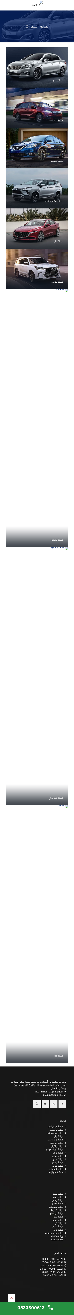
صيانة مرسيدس (56, 1130)
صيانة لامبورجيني (55, 1133)
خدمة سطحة (57, 1239)
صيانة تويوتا (57, 540)
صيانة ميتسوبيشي (54, 201)
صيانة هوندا (57, 120)
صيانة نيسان (57, 161)
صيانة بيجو (58, 80)
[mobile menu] (6, 5)
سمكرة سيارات (56, 1172)
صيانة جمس (57, 1200)
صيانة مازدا (58, 241)
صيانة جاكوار (57, 1146)
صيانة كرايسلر (56, 1213)
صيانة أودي (57, 1159)
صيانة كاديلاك (56, 1210)
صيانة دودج (57, 1203)
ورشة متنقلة (57, 1236)
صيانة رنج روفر (56, 1143)
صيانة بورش (57, 1153)
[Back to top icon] (11, 1298)
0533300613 (49, 1095)
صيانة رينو (58, 1136)
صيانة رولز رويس (55, 1140)
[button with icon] (62, 1104)
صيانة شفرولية (56, 1207)
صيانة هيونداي (56, 798)
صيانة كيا (58, 1056)
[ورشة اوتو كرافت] (37, 5)
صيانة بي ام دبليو (54, 1149)
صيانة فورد (58, 1194)
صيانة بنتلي (57, 1156)
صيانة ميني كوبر (55, 1126)
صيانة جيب (58, 1197)
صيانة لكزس (57, 282)
